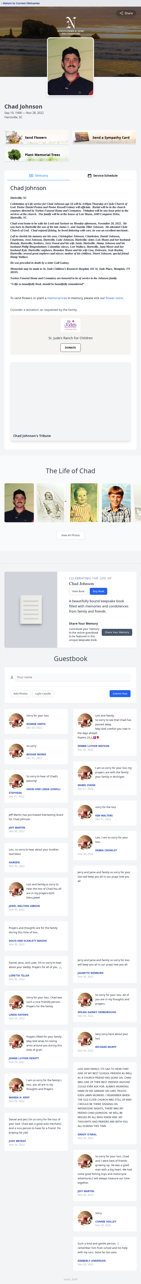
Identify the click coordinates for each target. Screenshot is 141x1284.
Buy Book (98, 591)
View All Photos (70, 535)
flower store (114, 298)
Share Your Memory (117, 632)
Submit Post (120, 693)
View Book (78, 591)
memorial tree (57, 298)
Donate (70, 347)
